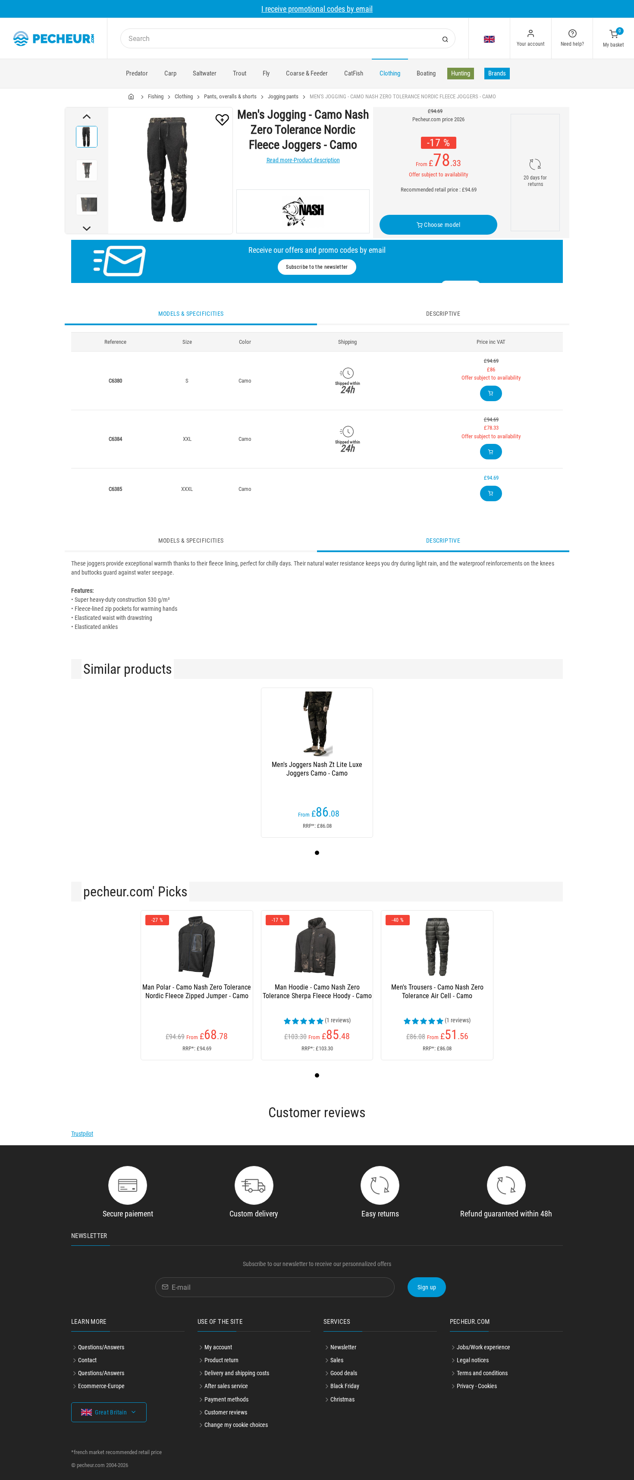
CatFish (353, 73)
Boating (426, 73)
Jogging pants (283, 96)
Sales (336, 1360)
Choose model (442, 224)
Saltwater (205, 73)
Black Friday (344, 1386)
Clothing (390, 73)
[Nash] (303, 211)
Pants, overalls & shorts (230, 96)
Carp (170, 73)
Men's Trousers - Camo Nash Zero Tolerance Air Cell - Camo (437, 991)
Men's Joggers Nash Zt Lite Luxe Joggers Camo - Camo (317, 768)
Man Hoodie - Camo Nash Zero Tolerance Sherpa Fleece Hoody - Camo (317, 991)
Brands (497, 73)
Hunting (460, 73)
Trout (239, 73)
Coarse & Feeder (307, 73)
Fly (266, 73)
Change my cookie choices (236, 1424)
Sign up (426, 1287)
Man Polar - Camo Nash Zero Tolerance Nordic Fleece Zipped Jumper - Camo (196, 991)
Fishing (155, 96)
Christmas (342, 1399)
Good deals (343, 1373)
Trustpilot (82, 1133)
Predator (137, 73)
